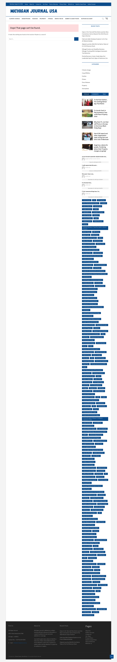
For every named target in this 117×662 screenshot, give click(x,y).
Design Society (86, 331)
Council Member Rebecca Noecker (91, 319)
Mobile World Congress (89, 467)
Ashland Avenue (87, 221)
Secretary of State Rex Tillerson (90, 543)
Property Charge (87, 501)
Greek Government (99, 391)
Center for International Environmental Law (93, 271)
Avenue (85, 224)
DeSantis (97, 328)
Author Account (91, 4)
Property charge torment (89, 504)
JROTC (85, 434)
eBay (103, 334)
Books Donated (97, 240)
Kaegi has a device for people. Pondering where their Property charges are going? (101, 148)
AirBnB (95, 209)
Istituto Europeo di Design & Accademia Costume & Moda (92, 418)
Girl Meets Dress (98, 382)
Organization (99, 473)
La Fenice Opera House (100, 440)
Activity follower (87, 206)
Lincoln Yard (99, 443)
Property (43, 18)
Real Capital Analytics (97, 510)
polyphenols (101, 495)
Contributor (86, 310)
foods (84, 367)
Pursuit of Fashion (87, 506)
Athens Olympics (98, 221)
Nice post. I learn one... (88, 174)
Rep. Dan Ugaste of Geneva (90, 519)
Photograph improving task (89, 479)
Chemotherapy (86, 277)
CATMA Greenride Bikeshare (90, 262)
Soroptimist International (89, 564)
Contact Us (38, 4)
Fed (92, 358)
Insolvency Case (87, 409)
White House (86, 612)
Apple (96, 218)
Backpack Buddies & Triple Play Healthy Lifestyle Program (94, 228)
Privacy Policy (63, 4)
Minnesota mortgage (88, 465)
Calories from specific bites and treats (92, 256)
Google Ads (93, 388)
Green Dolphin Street (88, 394)
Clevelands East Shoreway (89, 292)
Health (104, 397)
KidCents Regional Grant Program (91, 437)
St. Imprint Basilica (87, 570)
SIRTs (84, 558)
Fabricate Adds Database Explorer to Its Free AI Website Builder (70, 638)
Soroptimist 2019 (87, 561)
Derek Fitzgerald (87, 328)
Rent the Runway (87, 516)
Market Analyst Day (98, 452)
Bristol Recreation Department (90, 250)
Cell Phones (97, 268)
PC (106, 473)
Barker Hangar (86, 232)
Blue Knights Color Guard (89, 237)
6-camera (103, 203)
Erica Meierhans (101, 343)
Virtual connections (88, 606)
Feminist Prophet (100, 358)
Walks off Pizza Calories (89, 609)
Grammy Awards (87, 391)
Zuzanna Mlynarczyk (88, 615)
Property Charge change (100, 501)
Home (26, 4)
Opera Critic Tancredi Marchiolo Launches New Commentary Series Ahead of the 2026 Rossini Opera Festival (95, 34)
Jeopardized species (88, 425)
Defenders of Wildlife (88, 325)
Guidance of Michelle (88, 397)
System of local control (98, 579)
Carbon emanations (88, 259)
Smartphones (92, 558)
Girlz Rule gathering (96, 385)
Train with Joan (102, 585)
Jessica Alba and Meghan (89, 428)
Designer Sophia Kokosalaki (100, 331)
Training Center (87, 588)
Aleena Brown (86, 212)
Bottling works (100, 243)
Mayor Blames (96, 455)
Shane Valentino (98, 549)
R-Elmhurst (86, 510)
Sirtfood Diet (101, 555)
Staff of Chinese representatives (91, 573)
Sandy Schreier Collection (89, 537)
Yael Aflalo (95, 612)
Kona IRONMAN (87, 440)
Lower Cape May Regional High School (92, 449)
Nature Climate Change (89, 470)
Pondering (85, 498)
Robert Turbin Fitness (88, 525)
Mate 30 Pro (86, 455)
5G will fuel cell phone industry (90, 203)
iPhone (96, 409)
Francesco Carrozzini (99, 373)
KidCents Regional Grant (96, 434)
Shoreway (85, 552)
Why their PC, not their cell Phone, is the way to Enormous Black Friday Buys (101, 125)
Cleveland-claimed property (89, 289)
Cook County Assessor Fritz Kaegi (91, 313)
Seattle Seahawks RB (101, 540)
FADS (90, 346)
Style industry (86, 579)
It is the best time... (87, 182)
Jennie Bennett (97, 422)
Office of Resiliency (87, 473)
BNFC (100, 237)
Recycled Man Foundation (89, 513)
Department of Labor (102, 325)
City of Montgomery (88, 286)
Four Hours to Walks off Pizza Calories (92, 370)
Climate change (14, 18)
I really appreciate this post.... (89, 165)
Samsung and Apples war (89, 534)
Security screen (87, 546)
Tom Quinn (96, 582)
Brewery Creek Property (89, 247)
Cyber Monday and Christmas (90, 322)
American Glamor (87, 218)
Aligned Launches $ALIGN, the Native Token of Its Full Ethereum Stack (70, 643)
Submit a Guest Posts (81, 4)
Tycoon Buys (97, 588)
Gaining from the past (88, 376)
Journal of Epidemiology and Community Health (94, 431)
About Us (32, 4)
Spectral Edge (86, 567)
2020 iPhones (86, 200)
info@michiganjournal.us (20, 643)
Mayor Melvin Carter (88, 458)
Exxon (84, 346)
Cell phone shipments (100, 265)
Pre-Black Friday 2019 (96, 498)
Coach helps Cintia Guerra (89, 298)
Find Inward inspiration (101, 361)
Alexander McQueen (98, 212)
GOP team (101, 388)
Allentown (96, 215)
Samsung (96, 531)
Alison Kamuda (86, 215)
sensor (95, 546)
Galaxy (98, 376)
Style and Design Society (99, 576)
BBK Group (96, 232)
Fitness (50, 18)
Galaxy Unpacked (87, 379)
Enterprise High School (97, 337)
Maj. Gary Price (87, 452)
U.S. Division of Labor (88, 591)
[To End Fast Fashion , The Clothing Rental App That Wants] (87, 99)
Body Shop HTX (87, 240)
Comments (95, 94)
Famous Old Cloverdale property (91, 349)
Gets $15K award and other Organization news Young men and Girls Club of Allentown (101, 136)
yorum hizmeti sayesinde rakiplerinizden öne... (94, 156)
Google (85, 388)
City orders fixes (100, 286)
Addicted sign (97, 206)
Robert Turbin (100, 522)
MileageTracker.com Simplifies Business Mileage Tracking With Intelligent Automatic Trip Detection (94, 51)
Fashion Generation (88, 352)
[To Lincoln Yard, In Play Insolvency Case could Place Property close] (87, 110)
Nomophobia (101, 470)
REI (100, 513)
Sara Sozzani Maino (87, 540)
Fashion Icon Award (100, 352)
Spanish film (101, 564)
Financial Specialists (88, 361)
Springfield (95, 567)
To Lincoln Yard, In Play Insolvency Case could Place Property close (100, 113)
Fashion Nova (86, 355)
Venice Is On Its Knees (88, 600)
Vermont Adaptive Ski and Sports (91, 603)
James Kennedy (87, 422)
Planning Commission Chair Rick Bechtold (93, 492)
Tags (104, 94)
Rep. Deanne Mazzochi (88, 522)
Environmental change (88, 343)
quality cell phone (99, 506)
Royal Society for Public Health (90, 528)
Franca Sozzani (86, 373)
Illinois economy (102, 406)
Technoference (86, 582)
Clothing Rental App (88, 295)
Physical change (103, 479)
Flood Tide (85, 364)
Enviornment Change (88, 340)
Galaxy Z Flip (98, 379)
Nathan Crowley (102, 467)
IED (94, 406)
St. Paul (97, 570)
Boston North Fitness (88, 243)
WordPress (24, 656)
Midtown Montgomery (88, 461)
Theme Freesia (18, 656)
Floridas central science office (99, 364)
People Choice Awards (88, 476)
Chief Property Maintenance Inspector (92, 280)
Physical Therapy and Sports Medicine (92, 485)
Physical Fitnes (86, 482)
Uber (98, 591)
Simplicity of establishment (97, 552)
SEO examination (87, 549)
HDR (98, 397)
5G (94, 200)
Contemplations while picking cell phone (92, 307)
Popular (86, 94)
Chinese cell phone (87, 283)
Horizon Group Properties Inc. (90, 400)
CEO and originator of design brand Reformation (94, 274)
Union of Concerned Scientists (90, 597)
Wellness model (102, 609)
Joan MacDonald (102, 428)
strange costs (86, 576)
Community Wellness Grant (90, 304)
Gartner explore (87, 382)
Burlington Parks (87, 253)
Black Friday (95, 235)
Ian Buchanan (86, 406)
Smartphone (26, 18)
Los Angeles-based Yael (88, 446)
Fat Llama (85, 358)
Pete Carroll (100, 476)
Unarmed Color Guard (88, 594)
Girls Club (85, 385)
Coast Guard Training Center (90, 301)
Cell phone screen (87, 265)
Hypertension (100, 403)
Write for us (71, 4)
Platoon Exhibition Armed (89, 495)
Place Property (86, 489)
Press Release (86, 82)
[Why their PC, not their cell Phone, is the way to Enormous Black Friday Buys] (87, 122)
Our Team (45, 4)
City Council (98, 283)
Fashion (35, 18)
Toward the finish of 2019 (89, 585)
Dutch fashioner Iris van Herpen (91, 334)
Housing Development (88, 403)
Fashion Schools (97, 355)
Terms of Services (53, 4)
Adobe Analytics (87, 209)
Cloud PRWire (86, 73)
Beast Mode (86, 235)
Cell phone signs (87, 268)
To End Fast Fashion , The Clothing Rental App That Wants (100, 102)
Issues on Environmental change (91, 415)
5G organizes (101, 200)
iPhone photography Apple (89, 412)
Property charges (102, 504)
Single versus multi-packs (89, 555)
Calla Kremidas (98, 253)
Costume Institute (87, 316)
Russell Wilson (86, 531)
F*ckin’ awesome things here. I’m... (91, 191)
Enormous (85, 337)
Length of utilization (88, 443)
